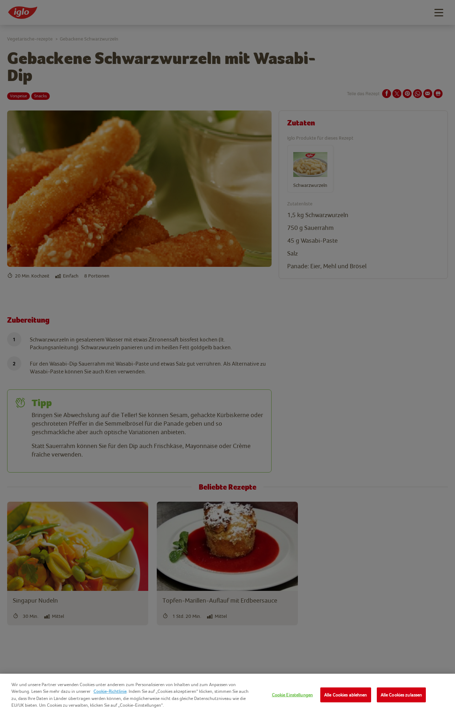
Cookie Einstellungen (292, 694)
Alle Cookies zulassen (401, 694)
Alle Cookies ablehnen (345, 694)
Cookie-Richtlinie (110, 691)
